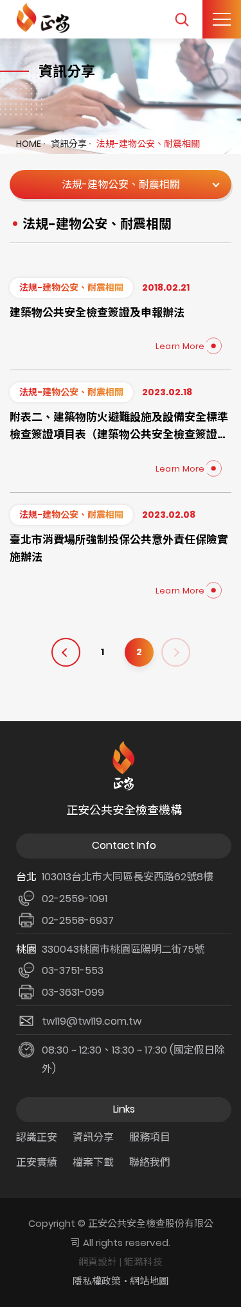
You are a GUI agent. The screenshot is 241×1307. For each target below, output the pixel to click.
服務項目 (149, 1137)
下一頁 (175, 652)
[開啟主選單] (221, 19)
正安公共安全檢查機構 (45, 18)
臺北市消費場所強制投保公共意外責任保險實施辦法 (119, 548)
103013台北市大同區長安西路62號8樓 (127, 876)
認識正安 (36, 1137)
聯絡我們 (149, 1162)
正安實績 (36, 1162)
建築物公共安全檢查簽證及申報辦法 (97, 312)
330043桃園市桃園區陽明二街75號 (123, 949)
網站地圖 (149, 1281)
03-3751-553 (72, 970)
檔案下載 (93, 1162)
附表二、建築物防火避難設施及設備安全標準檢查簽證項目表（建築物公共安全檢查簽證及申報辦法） (119, 426)
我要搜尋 (181, 19)
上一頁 (65, 652)
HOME (28, 144)
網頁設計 (97, 1262)
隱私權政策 (97, 1281)
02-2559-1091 (74, 898)
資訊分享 (69, 144)
